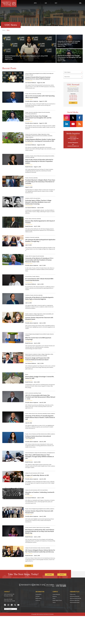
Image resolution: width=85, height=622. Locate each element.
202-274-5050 (12, 601)
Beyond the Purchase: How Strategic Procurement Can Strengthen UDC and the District (38, 117)
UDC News (38, 596)
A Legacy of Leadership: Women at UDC (37, 475)
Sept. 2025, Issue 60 (73, 96)
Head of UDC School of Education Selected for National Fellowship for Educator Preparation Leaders (39, 161)
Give (46, 3)
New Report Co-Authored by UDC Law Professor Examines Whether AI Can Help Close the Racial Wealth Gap (39, 531)
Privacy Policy (72, 594)
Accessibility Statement (74, 596)
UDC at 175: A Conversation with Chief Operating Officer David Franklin (40, 96)
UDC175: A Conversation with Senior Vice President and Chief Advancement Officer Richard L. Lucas (40, 397)
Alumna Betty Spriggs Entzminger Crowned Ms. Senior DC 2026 (39, 377)
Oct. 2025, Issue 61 (73, 95)
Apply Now (49, 574)
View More (29, 565)
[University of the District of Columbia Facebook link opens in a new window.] (5, 605)
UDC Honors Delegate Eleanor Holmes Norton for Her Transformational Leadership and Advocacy (40, 551)
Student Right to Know (57, 600)
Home (3, 30)
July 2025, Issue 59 (73, 98)
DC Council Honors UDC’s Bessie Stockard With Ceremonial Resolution (39, 279)
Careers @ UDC (38, 594)
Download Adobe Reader (75, 602)
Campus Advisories (56, 594)
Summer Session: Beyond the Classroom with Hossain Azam (39, 512)
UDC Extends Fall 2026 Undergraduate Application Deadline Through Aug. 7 (40, 240)
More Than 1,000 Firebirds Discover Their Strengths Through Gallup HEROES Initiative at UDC (39, 456)
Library (54, 598)
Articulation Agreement (74, 600)
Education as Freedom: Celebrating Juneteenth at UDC (39, 493)
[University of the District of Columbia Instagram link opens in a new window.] (8, 605)
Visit (56, 3)
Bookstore (55, 596)
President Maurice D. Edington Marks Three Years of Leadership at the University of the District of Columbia (40, 181)
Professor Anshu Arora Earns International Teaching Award (38, 437)
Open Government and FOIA (75, 598)
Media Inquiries (38, 598)
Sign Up (73, 102)
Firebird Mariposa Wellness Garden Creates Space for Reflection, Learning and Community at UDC (40, 140)
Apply (35, 3)
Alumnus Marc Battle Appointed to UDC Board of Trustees (40, 222)
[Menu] (80, 3)
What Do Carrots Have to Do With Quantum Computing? (38, 338)
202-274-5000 (9, 599)
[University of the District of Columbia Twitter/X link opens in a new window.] (15, 605)
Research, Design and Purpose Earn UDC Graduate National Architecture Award (37, 359)
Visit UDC (62, 574)
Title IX (54, 602)
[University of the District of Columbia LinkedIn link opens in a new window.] (12, 605)
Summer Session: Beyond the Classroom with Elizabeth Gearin (39, 318)
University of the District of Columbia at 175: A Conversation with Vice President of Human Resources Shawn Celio (39, 260)
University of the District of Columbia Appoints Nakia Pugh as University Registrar (39, 298)
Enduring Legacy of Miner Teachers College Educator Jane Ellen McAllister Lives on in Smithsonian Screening (38, 202)
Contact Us (38, 600)
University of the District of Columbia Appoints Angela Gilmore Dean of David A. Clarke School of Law (40, 417)
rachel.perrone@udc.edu (73, 138)
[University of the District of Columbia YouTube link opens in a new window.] (18, 605)
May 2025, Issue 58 (73, 99)
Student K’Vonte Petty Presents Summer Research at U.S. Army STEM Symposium (37, 78)
